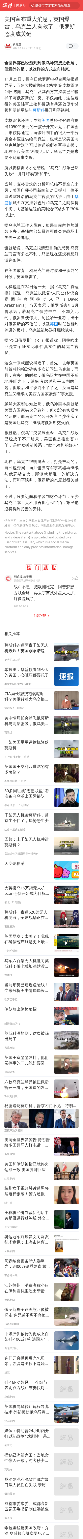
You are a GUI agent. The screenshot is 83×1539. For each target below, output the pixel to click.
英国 (54, 324)
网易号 (21, 5)
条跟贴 (41, 615)
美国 (46, 120)
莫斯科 (39, 110)
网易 (7, 5)
